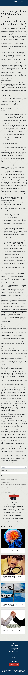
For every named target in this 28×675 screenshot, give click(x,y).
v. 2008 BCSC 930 (13, 107)
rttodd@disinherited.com (10, 671)
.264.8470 (21, 671)
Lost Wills (11, 462)
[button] (14, 496)
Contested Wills (5, 462)
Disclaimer (13, 673)
